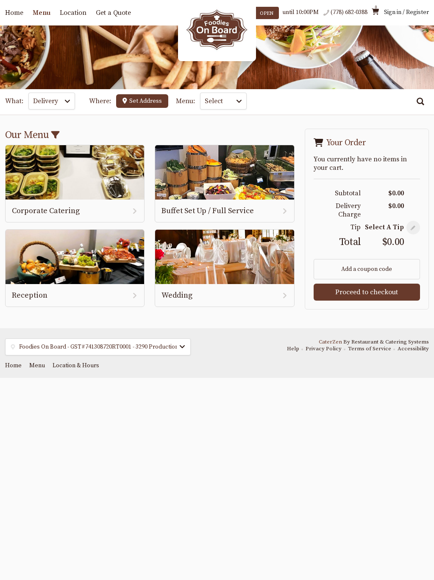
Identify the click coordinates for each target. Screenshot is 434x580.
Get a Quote (113, 12)
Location (73, 12)
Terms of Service (369, 348)
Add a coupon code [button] (366, 269)
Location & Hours (76, 365)
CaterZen (330, 341)
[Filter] (55, 135)
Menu (41, 12)
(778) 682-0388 (349, 12)
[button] (413, 227)
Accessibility (413, 348)
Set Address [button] (145, 101)
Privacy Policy (324, 348)
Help (293, 348)
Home (14, 12)
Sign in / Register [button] (406, 12)
